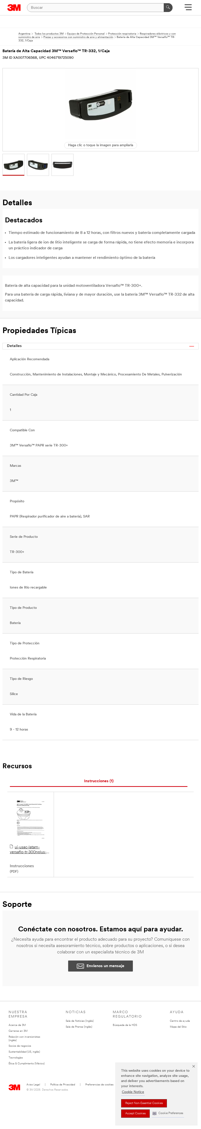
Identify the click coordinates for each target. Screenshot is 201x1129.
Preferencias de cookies (99, 1084)
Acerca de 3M (17, 1025)
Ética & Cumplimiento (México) (27, 1063)
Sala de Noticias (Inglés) (80, 1021)
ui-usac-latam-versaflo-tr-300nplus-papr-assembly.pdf (28, 850)
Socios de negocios (20, 1046)
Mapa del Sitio (178, 1027)
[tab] (99, 781)
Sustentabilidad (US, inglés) (24, 1052)
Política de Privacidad (62, 1084)
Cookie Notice (133, 1092)
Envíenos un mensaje (105, 966)
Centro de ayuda (180, 1021)
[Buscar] (168, 7)
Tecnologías (16, 1058)
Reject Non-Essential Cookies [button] (144, 1103)
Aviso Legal (33, 1084)
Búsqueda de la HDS (125, 1025)
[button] (168, 1113)
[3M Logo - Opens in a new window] (14, 7)
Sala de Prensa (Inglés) (79, 1027)
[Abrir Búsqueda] (188, 9)
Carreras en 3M (18, 1031)
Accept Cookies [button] (135, 1113)
